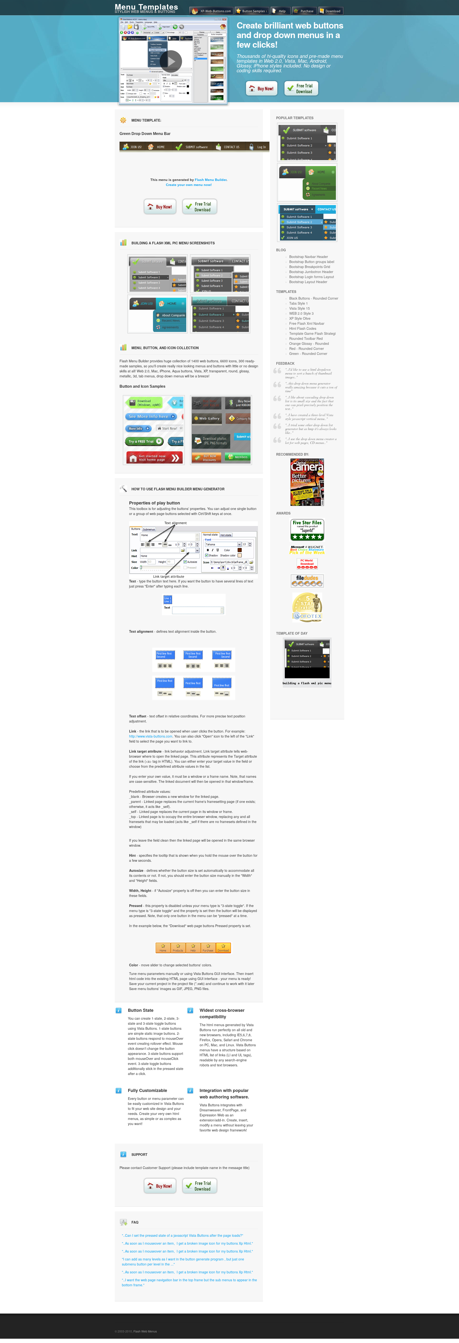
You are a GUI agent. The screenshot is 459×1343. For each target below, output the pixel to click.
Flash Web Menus (145, 1331)
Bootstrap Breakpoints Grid (309, 266)
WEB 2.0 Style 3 (301, 313)
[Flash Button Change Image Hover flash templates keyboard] (157, 314)
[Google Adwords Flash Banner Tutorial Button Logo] (307, 142)
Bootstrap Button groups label (311, 261)
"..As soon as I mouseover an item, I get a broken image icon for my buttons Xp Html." (187, 1243)
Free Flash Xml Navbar (306, 323)
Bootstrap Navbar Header (308, 256)
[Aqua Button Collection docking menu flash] (157, 273)
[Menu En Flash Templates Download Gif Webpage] (307, 182)
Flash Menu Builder (210, 180)
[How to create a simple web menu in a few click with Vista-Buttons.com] (171, 61)
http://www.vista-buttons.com (150, 736)
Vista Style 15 (299, 308)
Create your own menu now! (189, 185)
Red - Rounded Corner (306, 348)
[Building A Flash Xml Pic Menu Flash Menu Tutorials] (307, 686)
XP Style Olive (300, 318)
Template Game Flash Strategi (312, 333)
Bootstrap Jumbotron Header (311, 271)
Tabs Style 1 (298, 303)
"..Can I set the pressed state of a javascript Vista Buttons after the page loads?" (182, 1235)
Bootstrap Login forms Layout (311, 276)
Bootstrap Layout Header (308, 281)
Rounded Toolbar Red (306, 338)
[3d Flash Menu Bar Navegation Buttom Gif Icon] (154, 430)
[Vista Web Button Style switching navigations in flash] (220, 314)
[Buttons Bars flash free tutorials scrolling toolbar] (220, 273)
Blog (281, 249)
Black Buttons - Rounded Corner (313, 298)
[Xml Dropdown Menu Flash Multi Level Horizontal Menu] (307, 222)
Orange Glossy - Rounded (309, 343)
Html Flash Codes (302, 328)
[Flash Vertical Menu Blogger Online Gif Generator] (221, 430)
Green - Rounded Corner (308, 353)
